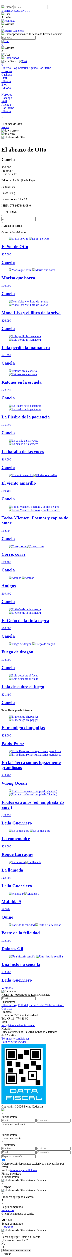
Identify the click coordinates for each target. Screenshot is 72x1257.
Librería (6, 67)
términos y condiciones (23, 1170)
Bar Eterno (44, 67)
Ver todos (7, 988)
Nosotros (6, 71)
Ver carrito (7, 1210)
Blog (14, 67)
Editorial (23, 67)
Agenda (33, 67)
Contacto (6, 1008)
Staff (4, 77)
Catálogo (6, 74)
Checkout (7, 1226)
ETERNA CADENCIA (15, 10)
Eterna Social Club (40, 1005)
